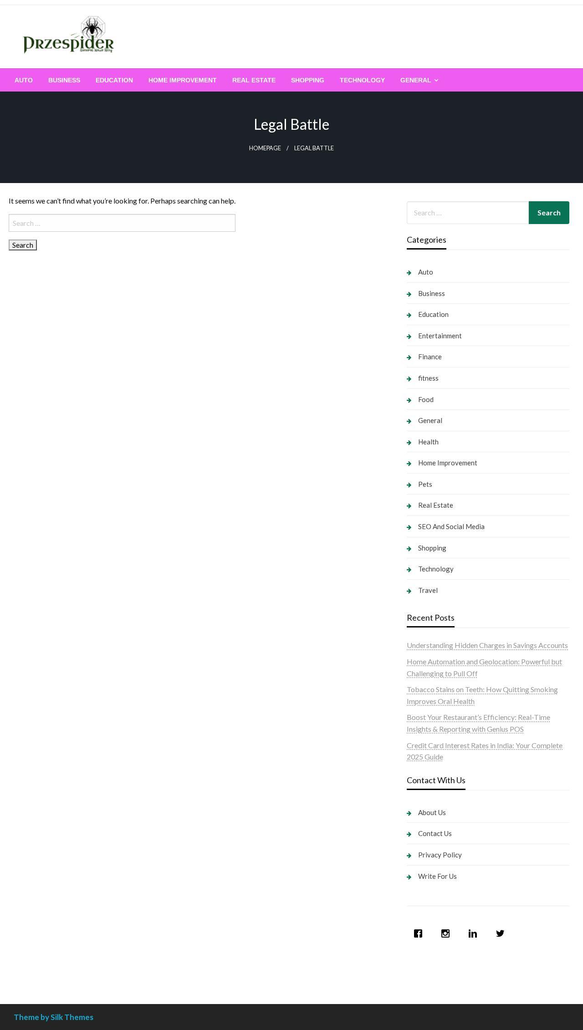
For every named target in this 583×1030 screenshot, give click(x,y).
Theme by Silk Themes (53, 1017)
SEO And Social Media (451, 526)
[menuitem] (24, 80)
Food (426, 399)
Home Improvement (182, 80)
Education (114, 80)
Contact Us (435, 833)
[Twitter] (502, 933)
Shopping (307, 80)
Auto (24, 80)
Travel (428, 590)
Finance (430, 356)
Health (428, 442)
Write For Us (437, 876)
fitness (428, 378)
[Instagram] (447, 933)
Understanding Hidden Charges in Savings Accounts (487, 645)
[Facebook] (420, 933)
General (415, 80)
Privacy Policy (440, 855)
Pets (425, 484)
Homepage (265, 148)
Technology (362, 80)
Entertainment (440, 335)
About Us (432, 812)
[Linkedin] (475, 933)
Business (64, 80)
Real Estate (254, 80)
